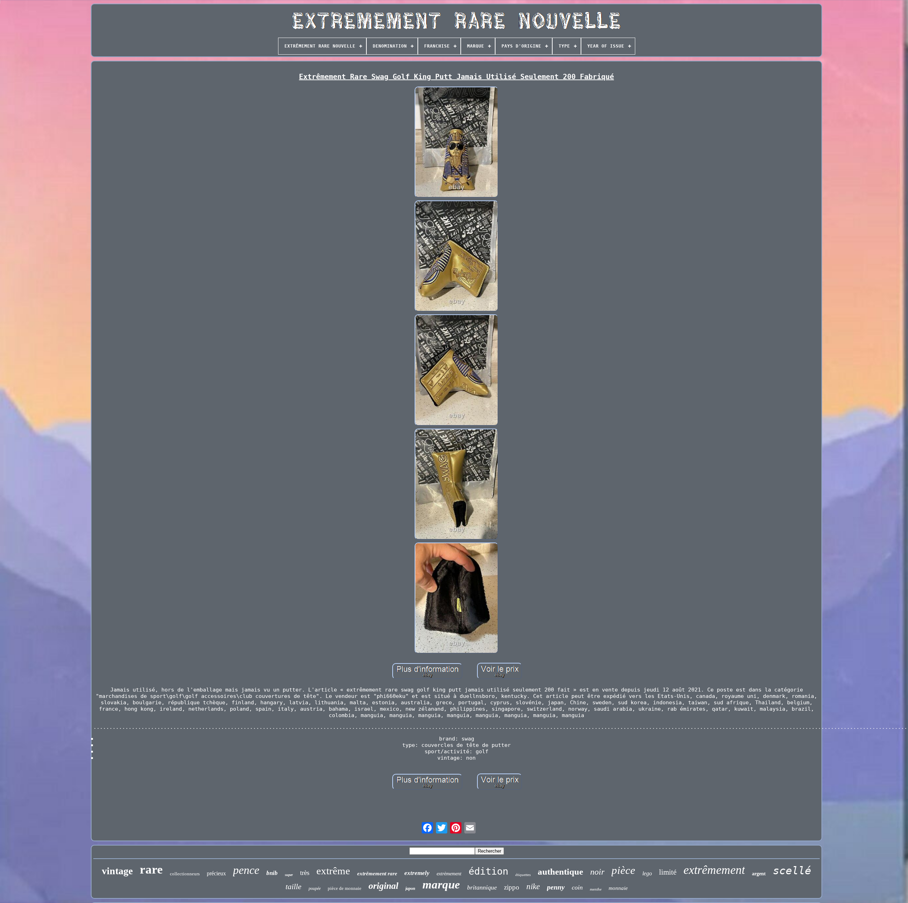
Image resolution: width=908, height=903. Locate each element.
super (289, 875)
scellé (792, 870)
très (304, 872)
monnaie (618, 888)
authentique (560, 871)
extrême (333, 870)
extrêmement (714, 869)
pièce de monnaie (344, 888)
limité (667, 872)
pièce (623, 870)
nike (533, 886)
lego (647, 873)
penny (556, 887)
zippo (511, 887)
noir (597, 871)
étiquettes (523, 874)
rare (151, 869)
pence (246, 870)
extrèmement (449, 873)
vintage (117, 870)
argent (759, 873)
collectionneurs (185, 873)
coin (577, 887)
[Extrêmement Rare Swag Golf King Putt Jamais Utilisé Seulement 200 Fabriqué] (456, 143)
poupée (315, 888)
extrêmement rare (377, 873)
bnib (272, 873)
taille (293, 886)
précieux (216, 873)
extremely (417, 873)
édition (488, 871)
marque (441, 884)
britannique (482, 887)
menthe (596, 889)
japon (410, 888)
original (383, 886)
